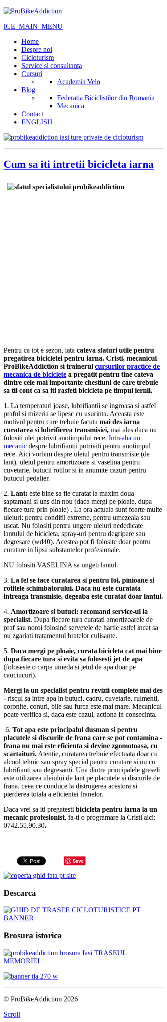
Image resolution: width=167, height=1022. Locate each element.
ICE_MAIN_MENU (33, 26)
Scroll (12, 1014)
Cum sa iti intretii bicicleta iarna (79, 164)
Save (78, 860)
